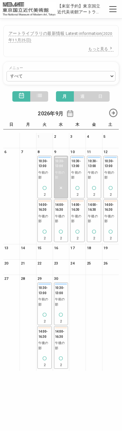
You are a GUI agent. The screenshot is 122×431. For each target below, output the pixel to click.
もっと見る (98, 49)
